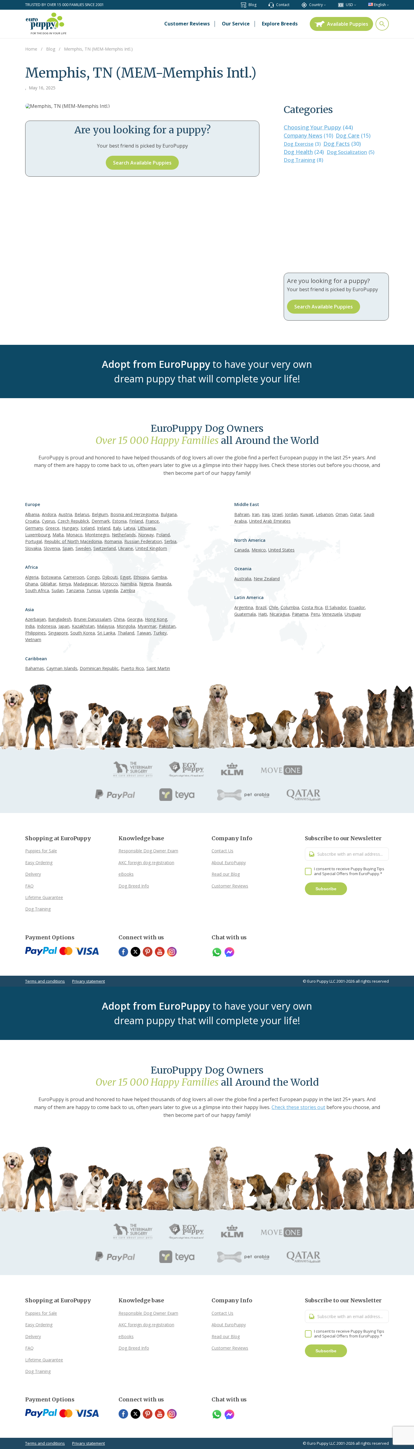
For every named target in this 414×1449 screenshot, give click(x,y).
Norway (146, 535)
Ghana (31, 584)
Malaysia (105, 626)
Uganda (110, 590)
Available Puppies (347, 24)
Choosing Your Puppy (318, 127)
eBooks (126, 874)
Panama (300, 614)
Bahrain (241, 514)
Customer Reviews (230, 886)
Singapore (58, 633)
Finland (136, 521)
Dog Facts (342, 143)
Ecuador (357, 607)
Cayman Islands (61, 668)
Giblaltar (48, 584)
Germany (34, 528)
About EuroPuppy (229, 862)
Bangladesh (59, 619)
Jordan (291, 514)
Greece (52, 528)
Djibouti (110, 577)
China (119, 619)
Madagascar (85, 584)
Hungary (70, 528)
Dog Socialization (350, 151)
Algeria (31, 577)
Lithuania (146, 528)
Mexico (259, 550)
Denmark (101, 521)
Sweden (83, 548)
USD (349, 4)
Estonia (119, 521)
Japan (63, 626)
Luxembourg (37, 535)
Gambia (159, 577)
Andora (49, 514)
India (30, 626)
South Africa (37, 590)
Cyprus (48, 521)
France (152, 521)
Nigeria (146, 584)
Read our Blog (226, 874)
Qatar (355, 514)
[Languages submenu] (388, 5)
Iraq (265, 514)
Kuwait (306, 514)
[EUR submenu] (355, 5)
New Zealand (267, 578)
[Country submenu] (325, 5)
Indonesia (46, 626)
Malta (58, 535)
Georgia (134, 619)
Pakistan (167, 626)
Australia (242, 578)
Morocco (109, 584)
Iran (255, 514)
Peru (315, 614)
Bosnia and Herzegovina (134, 514)
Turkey (160, 633)
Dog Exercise (302, 144)
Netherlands (124, 535)
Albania (32, 514)
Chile (273, 607)
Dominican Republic (99, 668)
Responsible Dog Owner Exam (148, 851)
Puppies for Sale (41, 851)
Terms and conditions (45, 981)
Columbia (290, 607)
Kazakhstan (83, 626)
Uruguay (353, 614)
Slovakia (33, 548)
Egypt (125, 577)
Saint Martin (158, 668)
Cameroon (73, 577)
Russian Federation (143, 541)
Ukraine (125, 548)
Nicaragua (279, 614)
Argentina (243, 607)
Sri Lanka (106, 633)
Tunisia (93, 590)
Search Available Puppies (142, 162)
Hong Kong (156, 619)
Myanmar (147, 626)
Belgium (100, 514)
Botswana (51, 577)
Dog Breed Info (134, 886)
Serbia (170, 541)
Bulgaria (169, 514)
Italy (117, 528)
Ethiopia (141, 577)
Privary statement (88, 981)
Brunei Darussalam (92, 619)
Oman (342, 514)
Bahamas (34, 668)
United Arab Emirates (270, 521)
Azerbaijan (35, 619)
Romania (113, 541)
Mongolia (126, 626)
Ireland (103, 528)
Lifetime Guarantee (44, 897)
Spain (67, 548)
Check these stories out (298, 1107)
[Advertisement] (336, 218)
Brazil (260, 607)
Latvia (129, 528)
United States (281, 550)
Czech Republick (73, 521)
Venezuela (332, 614)
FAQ (29, 886)
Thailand (126, 633)
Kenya (65, 584)
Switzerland (104, 548)
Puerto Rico (132, 668)
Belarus (82, 514)
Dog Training (303, 159)
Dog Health (304, 151)
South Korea (82, 633)
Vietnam (33, 639)
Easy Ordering (38, 862)
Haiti (262, 614)
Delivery (33, 874)
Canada (241, 550)
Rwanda (163, 584)
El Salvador (335, 607)
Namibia (128, 584)
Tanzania (75, 590)
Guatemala (245, 614)
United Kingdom (151, 548)
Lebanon (324, 514)
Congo (93, 577)
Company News (308, 135)
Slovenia (52, 548)
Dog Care (353, 135)
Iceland (88, 528)
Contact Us (222, 851)
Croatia (32, 521)
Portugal (33, 541)
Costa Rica (312, 607)
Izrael (277, 514)
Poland (163, 535)
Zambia (127, 590)
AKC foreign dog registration (146, 862)
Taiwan (144, 633)
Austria (65, 514)
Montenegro (97, 535)
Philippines (35, 633)
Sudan (58, 590)
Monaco (74, 535)
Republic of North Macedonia (73, 541)
